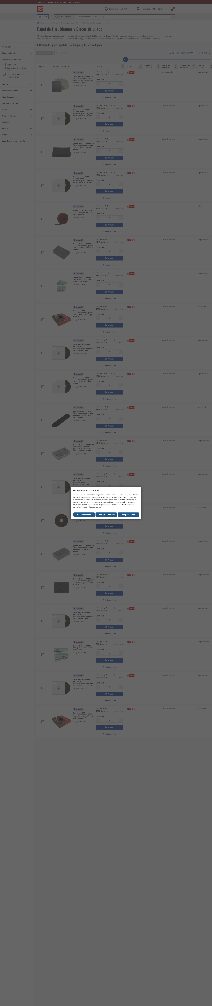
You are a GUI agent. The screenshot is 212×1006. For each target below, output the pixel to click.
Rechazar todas (84, 514)
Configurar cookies (106, 514)
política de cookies (94, 507)
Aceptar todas (128, 514)
